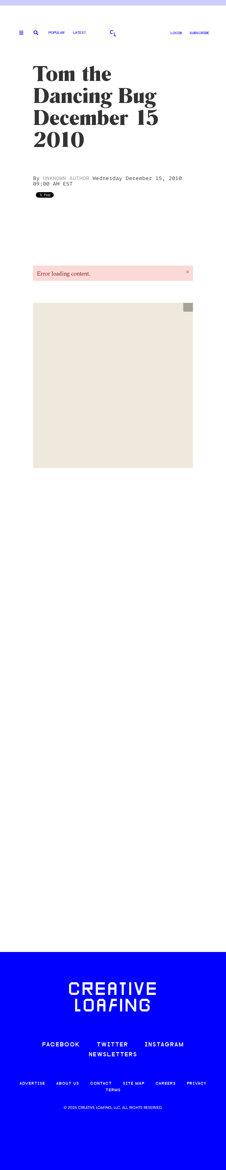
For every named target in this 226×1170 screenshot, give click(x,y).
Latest (79, 33)
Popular (56, 33)
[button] (188, 307)
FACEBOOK (61, 1045)
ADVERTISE (32, 1084)
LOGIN (176, 33)
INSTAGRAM (164, 1045)
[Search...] (36, 33)
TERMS (113, 1090)
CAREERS (165, 1084)
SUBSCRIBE (199, 33)
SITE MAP (133, 1084)
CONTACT (101, 1084)
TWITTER (112, 1045)
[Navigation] (19, 33)
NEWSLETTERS (113, 1055)
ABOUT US (67, 1084)
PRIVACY (196, 1084)
